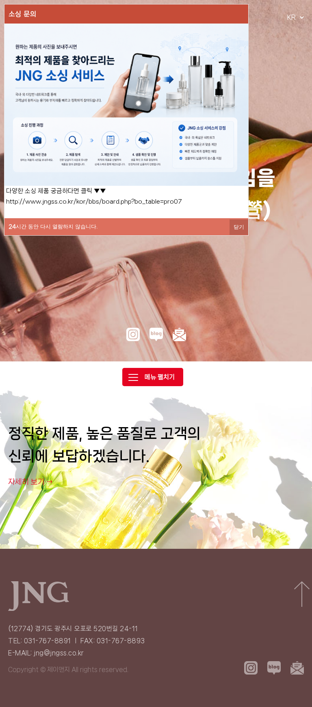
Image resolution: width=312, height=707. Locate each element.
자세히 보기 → (30, 482)
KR (291, 17)
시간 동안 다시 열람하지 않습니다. (53, 226)
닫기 (239, 227)
